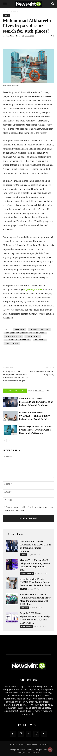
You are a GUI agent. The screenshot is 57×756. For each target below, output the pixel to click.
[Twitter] (12, 42)
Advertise (43, 745)
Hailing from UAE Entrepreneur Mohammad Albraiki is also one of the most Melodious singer (15, 376)
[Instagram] (21, 734)
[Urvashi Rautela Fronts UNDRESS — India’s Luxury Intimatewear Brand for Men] (10, 416)
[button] (5, 4)
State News (24, 607)
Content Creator (39, 329)
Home (5, 11)
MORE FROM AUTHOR (39, 391)
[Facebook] (6, 42)
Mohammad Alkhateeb (17, 340)
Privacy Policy (32, 745)
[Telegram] (33, 42)
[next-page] (9, 440)
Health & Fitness (26, 626)
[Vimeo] (36, 734)
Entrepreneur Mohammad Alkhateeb (25, 333)
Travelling (12, 343)
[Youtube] (44, 734)
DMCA (22, 745)
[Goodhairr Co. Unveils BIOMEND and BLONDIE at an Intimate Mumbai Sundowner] (10, 402)
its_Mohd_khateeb (33, 289)
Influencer (33, 336)
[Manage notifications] (50, 749)
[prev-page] (5, 440)
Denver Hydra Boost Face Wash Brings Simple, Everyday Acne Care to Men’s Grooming (35, 429)
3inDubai (19, 329)
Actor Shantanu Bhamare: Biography (42, 373)
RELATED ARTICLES (15, 391)
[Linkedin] (26, 42)
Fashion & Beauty (27, 573)
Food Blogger (13, 336)
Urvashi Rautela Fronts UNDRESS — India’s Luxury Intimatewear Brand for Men (34, 415)
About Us (13, 745)
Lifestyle (14, 11)
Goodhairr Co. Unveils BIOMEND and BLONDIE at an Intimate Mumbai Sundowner (36, 401)
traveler (40, 340)
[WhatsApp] (19, 42)
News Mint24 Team (13, 36)
